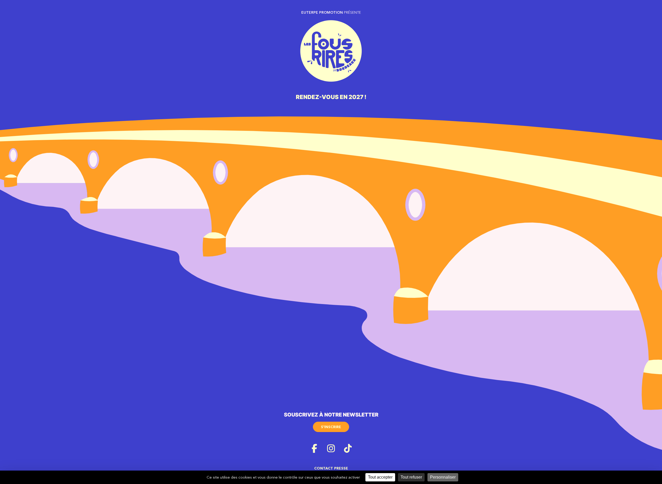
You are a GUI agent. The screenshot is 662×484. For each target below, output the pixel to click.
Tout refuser (411, 477)
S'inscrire (331, 427)
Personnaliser (443, 477)
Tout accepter (380, 477)
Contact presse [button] (331, 468)
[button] (331, 425)
